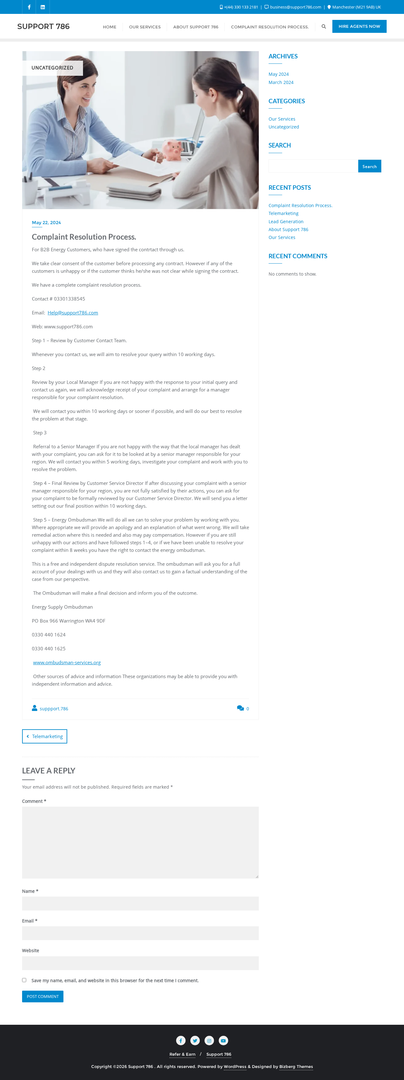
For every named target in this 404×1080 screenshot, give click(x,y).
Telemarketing (47, 736)
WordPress (235, 1066)
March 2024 (281, 82)
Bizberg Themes (296, 1066)
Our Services (282, 119)
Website (30, 950)
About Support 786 (288, 229)
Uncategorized (284, 127)
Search (280, 145)
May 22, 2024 (46, 222)
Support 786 (218, 1054)
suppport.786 (53, 709)
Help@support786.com (73, 312)
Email (30, 921)
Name (30, 891)
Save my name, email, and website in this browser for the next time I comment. (115, 980)
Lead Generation (286, 221)
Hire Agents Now (359, 26)
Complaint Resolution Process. (301, 205)
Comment (34, 801)
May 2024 (279, 74)
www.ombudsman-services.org (67, 662)
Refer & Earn (182, 1054)
